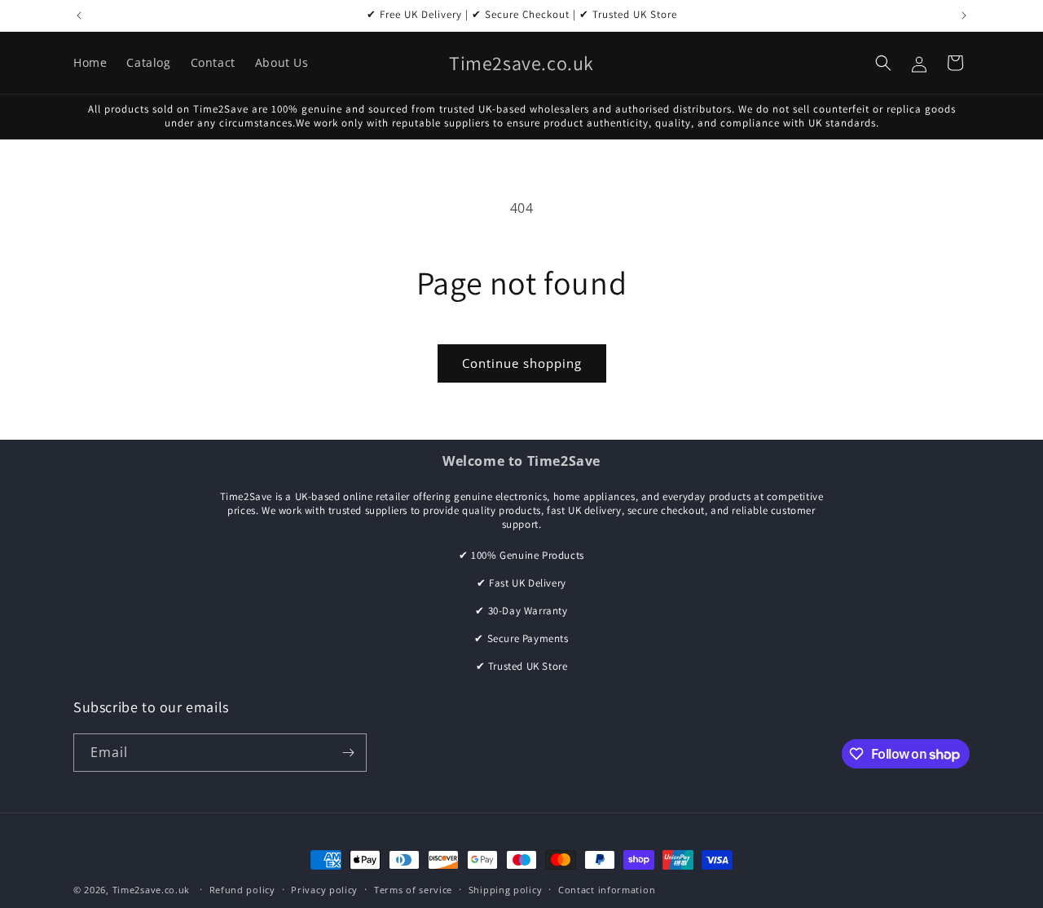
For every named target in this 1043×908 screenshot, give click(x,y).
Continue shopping (522, 363)
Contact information (606, 890)
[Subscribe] (348, 752)
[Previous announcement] (79, 15)
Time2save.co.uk (151, 890)
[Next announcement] (964, 15)
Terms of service (413, 890)
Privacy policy (324, 890)
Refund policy (242, 890)
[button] (883, 63)
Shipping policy (506, 890)
